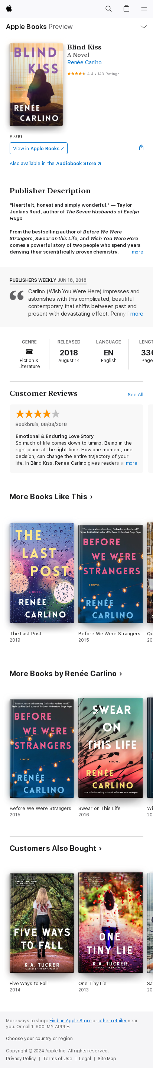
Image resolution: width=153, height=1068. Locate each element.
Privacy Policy (21, 1058)
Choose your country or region (39, 1038)
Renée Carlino (84, 62)
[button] (108, 9)
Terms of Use (57, 1058)
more (138, 252)
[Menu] (144, 9)
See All (136, 394)
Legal (85, 1058)
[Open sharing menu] (141, 148)
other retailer (112, 1020)
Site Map (107, 1058)
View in (36, 148)
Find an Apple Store (70, 1020)
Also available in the (53, 163)
